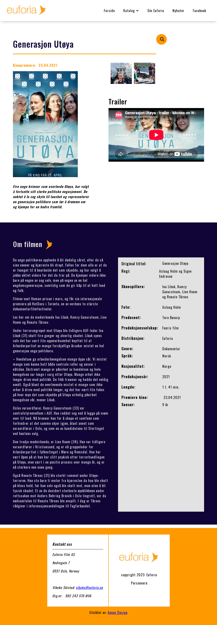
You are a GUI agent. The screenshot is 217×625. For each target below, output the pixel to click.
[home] (27, 10)
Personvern (139, 583)
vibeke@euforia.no (89, 587)
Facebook (199, 10)
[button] (131, 10)
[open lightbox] (121, 73)
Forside (109, 10)
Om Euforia (155, 10)
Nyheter (178, 10)
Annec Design (118, 612)
